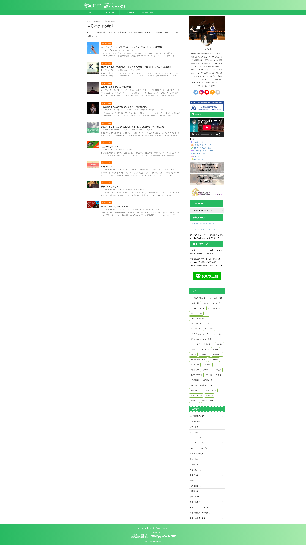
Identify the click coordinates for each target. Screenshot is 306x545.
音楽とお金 (196, 395)
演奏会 (207, 365)
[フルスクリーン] (220, 134)
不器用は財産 (106, 166)
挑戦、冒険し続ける (109, 186)
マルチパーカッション (199, 334)
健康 (219, 344)
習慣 (133, 50)
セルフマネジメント (119, 50)
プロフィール (110, 12)
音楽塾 (195, 401)
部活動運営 (196, 390)
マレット (216, 334)
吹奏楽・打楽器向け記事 (202, 148)
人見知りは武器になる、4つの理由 (116, 87)
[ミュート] (216, 134)
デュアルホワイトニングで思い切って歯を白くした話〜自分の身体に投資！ (133, 126)
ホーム (90, 12)
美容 (138, 70)
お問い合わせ (129, 12)
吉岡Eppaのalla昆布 (115, 6)
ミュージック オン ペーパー (203, 223)
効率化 (129, 50)
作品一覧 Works (148, 12)
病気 (218, 370)
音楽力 (209, 395)
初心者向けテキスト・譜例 (203, 151)
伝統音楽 (208, 344)
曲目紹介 (214, 359)
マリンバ (209, 329)
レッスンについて (200, 153)
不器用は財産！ (156, 533)
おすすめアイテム (119, 130)
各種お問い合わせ (154, 528)
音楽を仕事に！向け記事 (202, 145)
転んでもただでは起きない (154, 169)
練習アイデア (196, 375)
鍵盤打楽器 (211, 390)
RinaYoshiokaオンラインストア (204, 229)
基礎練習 (217, 354)
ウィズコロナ (216, 298)
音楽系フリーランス (173, 90)
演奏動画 (195, 370)
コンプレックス (131, 110)
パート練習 (196, 329)
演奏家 (164, 90)
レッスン (152, 90)
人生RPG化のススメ (109, 146)
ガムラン (195, 303)
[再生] (193, 134)
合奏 (193, 354)
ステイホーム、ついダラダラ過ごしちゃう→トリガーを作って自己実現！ (132, 47)
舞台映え (207, 380)
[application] (207, 127)
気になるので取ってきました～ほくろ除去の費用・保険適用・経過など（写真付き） (137, 67)
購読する (197, 114)
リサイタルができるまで (201, 339)
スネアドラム (196, 313)
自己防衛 (195, 380)
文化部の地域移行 (198, 359)
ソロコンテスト (197, 324)
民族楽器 (195, 365)
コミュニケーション (118, 90)
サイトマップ (142, 528)
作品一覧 (196, 156)
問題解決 (158, 90)
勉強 (215, 349)
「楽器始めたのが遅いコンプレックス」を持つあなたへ (125, 107)
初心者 (194, 349)
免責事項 (165, 528)
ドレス (211, 324)
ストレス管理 (118, 70)
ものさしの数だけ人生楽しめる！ (115, 206)
